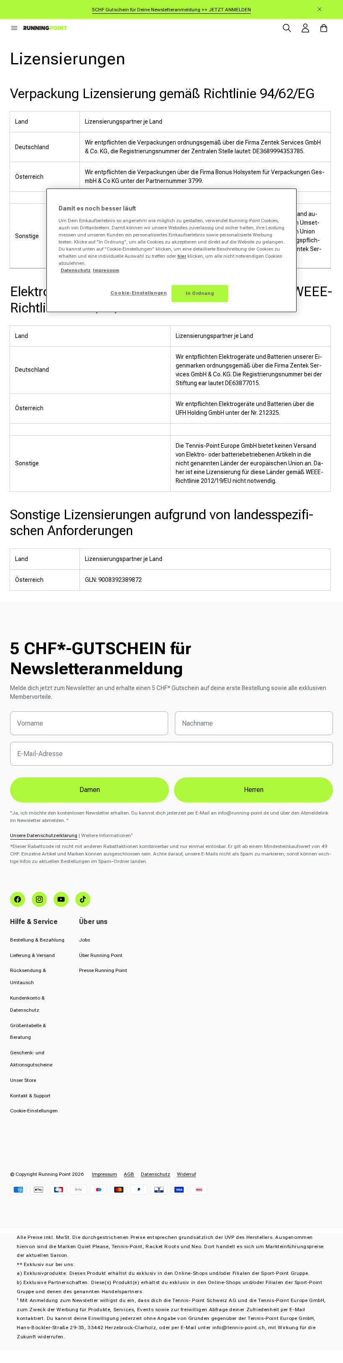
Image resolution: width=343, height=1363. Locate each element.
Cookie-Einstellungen (34, 1111)
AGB (129, 1174)
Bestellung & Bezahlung (37, 940)
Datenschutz (155, 1174)
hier (181, 256)
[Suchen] (287, 28)
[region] (171, 250)
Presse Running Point (103, 970)
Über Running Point (101, 955)
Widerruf (186, 1174)
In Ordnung (200, 293)
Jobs (84, 940)
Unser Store (23, 1080)
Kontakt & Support (30, 1096)
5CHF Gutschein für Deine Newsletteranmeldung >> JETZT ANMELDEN (171, 10)
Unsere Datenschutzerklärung (43, 835)
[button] (14, 28)
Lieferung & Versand (32, 955)
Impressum (104, 1174)
